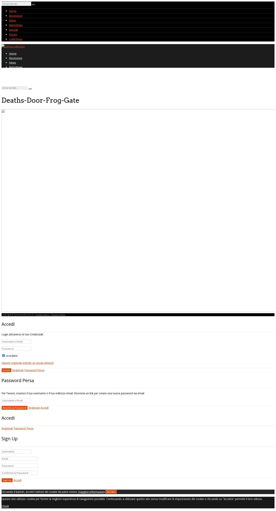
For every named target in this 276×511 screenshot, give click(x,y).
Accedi (44, 407)
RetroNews (16, 25)
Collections (15, 39)
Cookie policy (42, 314)
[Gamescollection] (13, 46)
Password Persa (34, 370)
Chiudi (5, 506)
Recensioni (15, 15)
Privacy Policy (58, 314)
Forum (13, 34)
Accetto (111, 492)
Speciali (13, 30)
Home (13, 11)
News (12, 20)
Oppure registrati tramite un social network (28, 363)
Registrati (18, 370)
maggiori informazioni (91, 492)
